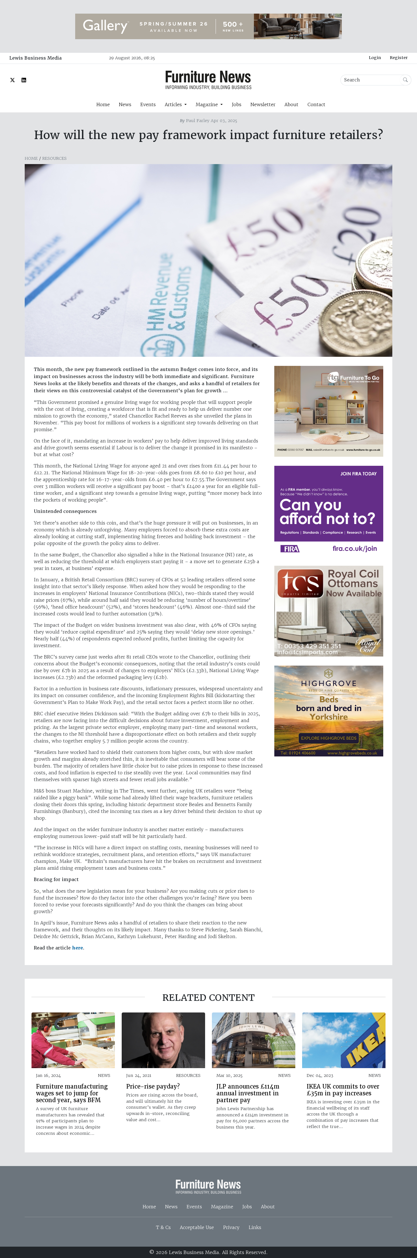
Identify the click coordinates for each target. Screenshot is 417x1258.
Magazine (222, 1206)
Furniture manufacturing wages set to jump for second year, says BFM (72, 1093)
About (291, 104)
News (125, 104)
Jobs (236, 104)
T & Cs (163, 1227)
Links (254, 1227)
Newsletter (262, 104)
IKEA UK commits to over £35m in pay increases (343, 1090)
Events (148, 104)
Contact (316, 104)
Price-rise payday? (153, 1086)
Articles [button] (174, 104)
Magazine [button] (207, 104)
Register (399, 57)
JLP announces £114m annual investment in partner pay (247, 1093)
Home (103, 104)
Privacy (231, 1227)
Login (375, 57)
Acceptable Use (197, 1227)
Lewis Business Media (35, 58)
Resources (54, 158)
